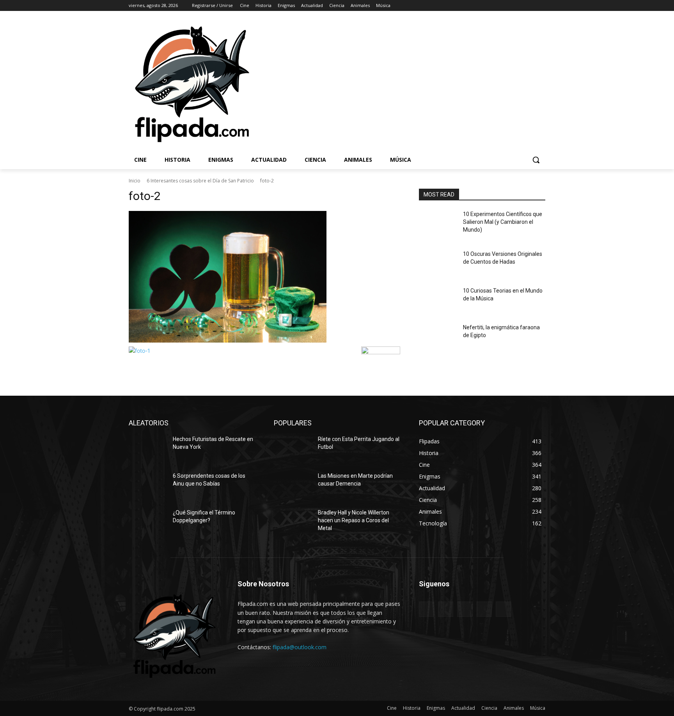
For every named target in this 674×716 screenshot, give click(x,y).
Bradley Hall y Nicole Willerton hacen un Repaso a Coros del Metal (353, 520)
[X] (519, 5)
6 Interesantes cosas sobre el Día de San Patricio (200, 180)
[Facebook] (497, 5)
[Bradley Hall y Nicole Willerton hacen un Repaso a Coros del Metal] (293, 522)
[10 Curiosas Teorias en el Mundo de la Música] (438, 300)
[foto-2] (264, 277)
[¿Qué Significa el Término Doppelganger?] (148, 522)
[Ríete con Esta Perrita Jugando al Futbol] (293, 449)
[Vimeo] (529, 5)
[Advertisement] (443, 83)
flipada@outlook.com (299, 647)
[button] (536, 159)
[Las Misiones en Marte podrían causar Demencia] (293, 485)
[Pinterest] (464, 609)
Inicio (134, 180)
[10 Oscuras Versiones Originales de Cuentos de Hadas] (438, 263)
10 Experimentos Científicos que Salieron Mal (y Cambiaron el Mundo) (502, 221)
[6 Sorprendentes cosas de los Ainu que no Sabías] (148, 485)
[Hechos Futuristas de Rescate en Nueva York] (148, 449)
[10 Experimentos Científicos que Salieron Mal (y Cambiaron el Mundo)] (438, 224)
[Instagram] (508, 5)
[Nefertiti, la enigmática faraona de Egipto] (438, 337)
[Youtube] (540, 5)
